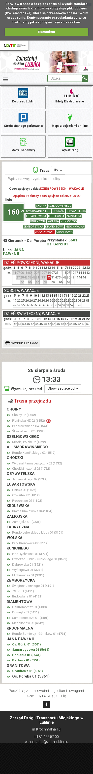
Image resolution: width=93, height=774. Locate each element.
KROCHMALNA (74, 226)
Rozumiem (46, 32)
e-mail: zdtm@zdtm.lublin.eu (46, 742)
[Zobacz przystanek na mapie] (8, 415)
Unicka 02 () (24, 490)
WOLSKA (53, 221)
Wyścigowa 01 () (27, 570)
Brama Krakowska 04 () (32, 511)
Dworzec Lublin (23, 101)
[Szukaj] (85, 78)
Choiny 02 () (24, 415)
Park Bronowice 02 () (30, 543)
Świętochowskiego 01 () (33, 586)
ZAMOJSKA (73, 216)
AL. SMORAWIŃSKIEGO (36, 211)
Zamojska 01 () (26, 522)
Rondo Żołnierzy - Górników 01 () (39, 634)
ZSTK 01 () (23, 591)
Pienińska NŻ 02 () (29, 420)
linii (57, 170)
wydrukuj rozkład (24, 343)
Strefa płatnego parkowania (23, 126)
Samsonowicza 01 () (30, 618)
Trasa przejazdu (32, 401)
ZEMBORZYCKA (33, 226)
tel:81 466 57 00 (46, 737)
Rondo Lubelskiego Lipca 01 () (37, 532)
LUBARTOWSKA (36, 216)
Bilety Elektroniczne (69, 101)
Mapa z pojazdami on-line (70, 126)
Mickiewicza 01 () (28, 575)
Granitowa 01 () (27, 671)
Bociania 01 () (26, 655)
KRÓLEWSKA (56, 216)
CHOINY (41, 205)
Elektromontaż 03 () (29, 607)
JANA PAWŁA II (44, 231)
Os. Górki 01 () (26, 644)
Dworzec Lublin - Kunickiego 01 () (39, 559)
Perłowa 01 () (26, 660)
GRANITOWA (64, 231)
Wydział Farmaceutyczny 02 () (37, 463)
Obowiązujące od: (62, 388)
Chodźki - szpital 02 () (31, 468)
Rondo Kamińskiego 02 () (34, 453)
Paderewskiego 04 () (30, 426)
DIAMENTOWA (54, 226)
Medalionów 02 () (28, 623)
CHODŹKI (58, 211)
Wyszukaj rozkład (26, 389)
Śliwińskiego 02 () (28, 431)
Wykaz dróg (70, 150)
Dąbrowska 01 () (27, 564)
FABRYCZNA (38, 221)
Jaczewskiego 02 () (29, 479)
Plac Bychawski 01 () (30, 554)
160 (13, 212)
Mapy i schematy (23, 150)
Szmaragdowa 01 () (30, 649)
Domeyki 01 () (25, 612)
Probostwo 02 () (27, 500)
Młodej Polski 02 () (29, 442)
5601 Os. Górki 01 (62, 242)
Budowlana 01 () (27, 596)
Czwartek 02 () (26, 495)
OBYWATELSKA (76, 211)
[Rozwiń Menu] (5, 79)
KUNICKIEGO (69, 221)
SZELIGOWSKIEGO (59, 205)
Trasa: (44, 171)
